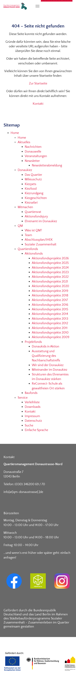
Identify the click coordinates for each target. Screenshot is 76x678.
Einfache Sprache (36, 430)
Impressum (32, 416)
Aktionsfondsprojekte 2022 (50, 277)
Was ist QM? (33, 230)
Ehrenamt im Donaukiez (41, 221)
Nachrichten (33, 147)
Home (15, 133)
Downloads (32, 407)
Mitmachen (25, 207)
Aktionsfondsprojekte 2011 (50, 328)
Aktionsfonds (34, 253)
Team (28, 235)
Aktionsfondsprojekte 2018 (50, 295)
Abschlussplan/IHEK (39, 240)
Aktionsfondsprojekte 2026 (50, 258)
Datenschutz (33, 421)
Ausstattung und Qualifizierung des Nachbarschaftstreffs (46, 356)
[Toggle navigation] (37, 6)
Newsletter (32, 161)
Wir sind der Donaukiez (48, 365)
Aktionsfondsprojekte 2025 (50, 263)
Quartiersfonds (28, 249)
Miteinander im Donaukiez (49, 370)
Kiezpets (30, 184)
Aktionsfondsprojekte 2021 (50, 281)
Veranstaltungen (36, 156)
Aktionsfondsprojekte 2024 (50, 268)
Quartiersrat (33, 212)
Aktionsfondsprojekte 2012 (50, 323)
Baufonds (31, 393)
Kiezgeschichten (36, 198)
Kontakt (38, 104)
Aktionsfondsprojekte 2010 (50, 332)
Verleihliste (32, 402)
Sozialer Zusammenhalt (40, 244)
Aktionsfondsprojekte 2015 (50, 309)
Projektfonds (33, 342)
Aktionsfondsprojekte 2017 (50, 300)
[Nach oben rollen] (67, 669)
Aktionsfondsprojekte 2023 (50, 272)
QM (20, 226)
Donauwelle (33, 151)
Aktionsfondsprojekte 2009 (50, 337)
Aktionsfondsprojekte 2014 (50, 314)
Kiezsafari (31, 202)
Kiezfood (31, 189)
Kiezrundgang (34, 193)
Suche (29, 425)
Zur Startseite (38, 83)
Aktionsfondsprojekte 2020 (50, 286)
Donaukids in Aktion (45, 346)
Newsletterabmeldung (47, 165)
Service (23, 398)
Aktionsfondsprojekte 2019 (50, 291)
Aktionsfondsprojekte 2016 (50, 305)
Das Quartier (33, 175)
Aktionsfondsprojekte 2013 (50, 319)
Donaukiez (25, 170)
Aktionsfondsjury (36, 216)
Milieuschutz (33, 179)
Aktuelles (24, 142)
